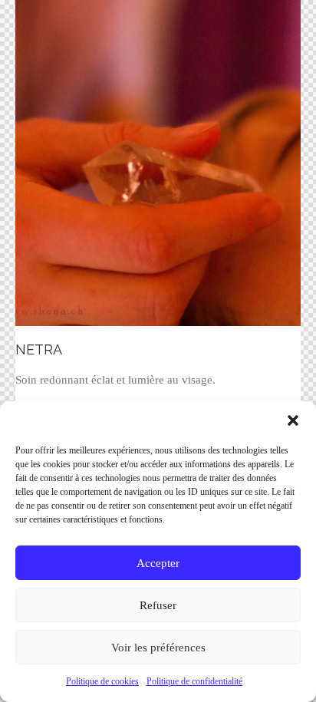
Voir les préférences (158, 647)
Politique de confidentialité (194, 681)
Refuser (158, 605)
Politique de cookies (102, 681)
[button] (293, 420)
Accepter (158, 563)
